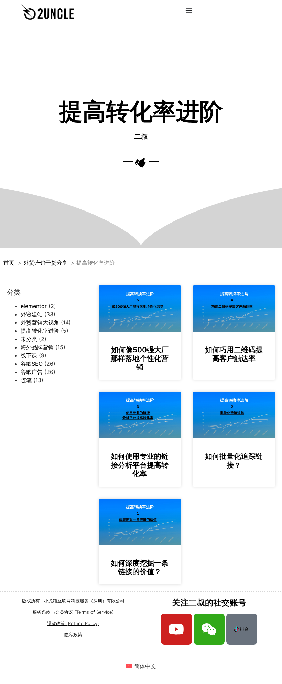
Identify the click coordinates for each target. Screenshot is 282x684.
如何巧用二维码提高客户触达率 (234, 354)
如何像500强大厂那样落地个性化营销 (140, 358)
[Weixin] (209, 629)
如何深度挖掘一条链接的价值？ (140, 567)
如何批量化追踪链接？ (234, 460)
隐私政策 (73, 634)
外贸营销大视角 (40, 322)
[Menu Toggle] (188, 10)
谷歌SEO (32, 363)
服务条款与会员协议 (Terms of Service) (73, 612)
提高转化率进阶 (40, 330)
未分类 (29, 338)
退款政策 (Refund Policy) (73, 623)
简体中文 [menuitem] (145, 666)
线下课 (29, 355)
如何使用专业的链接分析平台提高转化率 (140, 465)
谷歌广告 (32, 371)
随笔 (26, 380)
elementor (34, 306)
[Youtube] (176, 629)
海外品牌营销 (37, 347)
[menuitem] (141, 666)
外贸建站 (32, 314)
